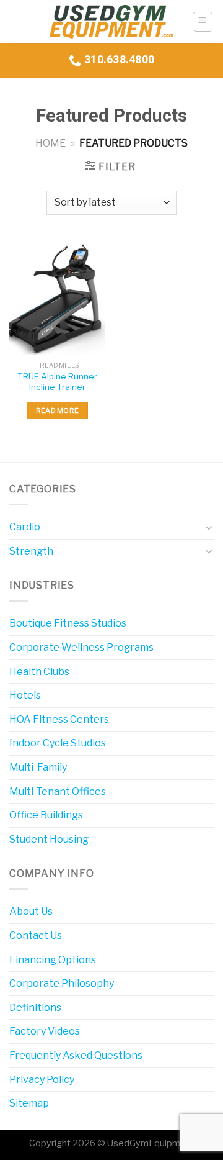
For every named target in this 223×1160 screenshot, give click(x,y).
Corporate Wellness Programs (81, 647)
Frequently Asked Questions (75, 1055)
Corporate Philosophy (61, 983)
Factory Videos (44, 1031)
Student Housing (49, 839)
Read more (57, 410)
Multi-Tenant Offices (57, 791)
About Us (31, 911)
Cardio (24, 527)
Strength (31, 551)
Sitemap (29, 1103)
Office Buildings (46, 815)
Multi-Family (38, 767)
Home (50, 143)
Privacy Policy (41, 1079)
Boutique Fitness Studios (67, 623)
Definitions (35, 1007)
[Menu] (203, 22)
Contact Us (35, 935)
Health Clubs (39, 671)
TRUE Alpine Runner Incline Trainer (57, 381)
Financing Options (52, 960)
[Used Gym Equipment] (111, 22)
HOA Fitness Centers (59, 719)
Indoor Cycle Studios (57, 743)
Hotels (25, 695)
